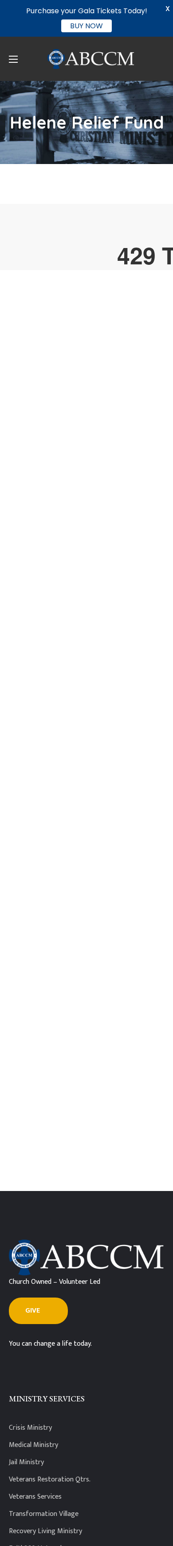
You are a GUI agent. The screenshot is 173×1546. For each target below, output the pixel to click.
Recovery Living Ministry (45, 1531)
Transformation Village (44, 1514)
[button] (38, 1311)
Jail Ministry (26, 1462)
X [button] (167, 9)
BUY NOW (86, 26)
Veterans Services (35, 1497)
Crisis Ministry (30, 1428)
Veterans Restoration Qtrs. (49, 1479)
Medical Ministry (33, 1445)
